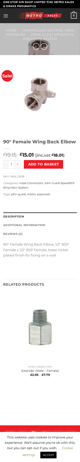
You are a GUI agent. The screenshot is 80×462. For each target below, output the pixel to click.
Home (11, 30)
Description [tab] (13, 216)
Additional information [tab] (24, 225)
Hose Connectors (31, 183)
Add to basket (43, 164)
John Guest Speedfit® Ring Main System (48, 37)
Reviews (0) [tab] (13, 234)
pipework (43, 194)
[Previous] (7, 129)
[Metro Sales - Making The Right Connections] (40, 15)
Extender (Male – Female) (40, 370)
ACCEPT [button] (48, 455)
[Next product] (36, 46)
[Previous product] (44, 46)
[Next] (19, 129)
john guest (18, 194)
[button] (5, 15)
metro (31, 194)
